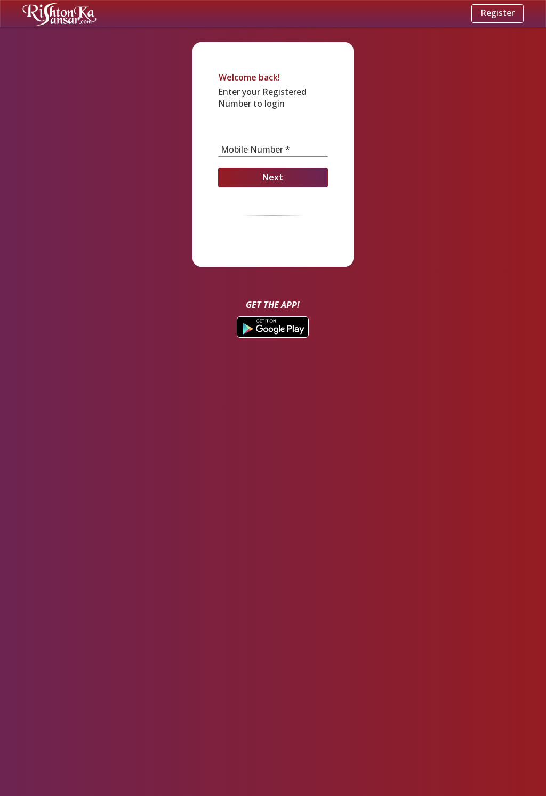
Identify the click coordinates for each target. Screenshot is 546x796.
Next (272, 177)
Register (497, 13)
